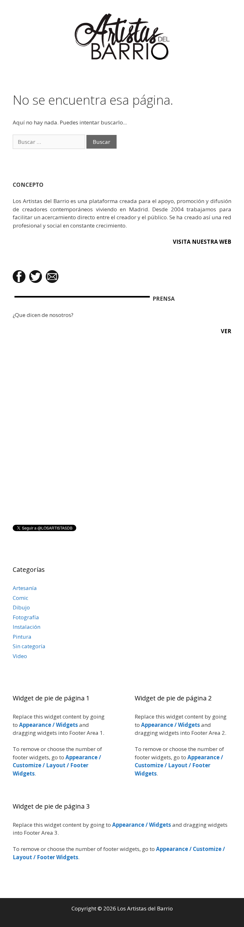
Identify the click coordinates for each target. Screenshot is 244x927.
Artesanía (25, 588)
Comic (20, 597)
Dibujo (21, 607)
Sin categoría (29, 646)
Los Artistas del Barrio (145, 908)
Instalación (26, 626)
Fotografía (26, 617)
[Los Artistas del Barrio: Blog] (122, 36)
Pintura (22, 636)
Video (20, 656)
